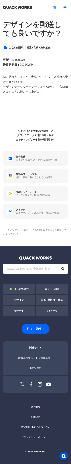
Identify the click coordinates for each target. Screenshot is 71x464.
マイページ (52, 310)
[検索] (63, 269)
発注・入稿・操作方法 (38, 47)
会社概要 (35, 406)
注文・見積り (35, 328)
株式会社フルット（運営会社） (35, 358)
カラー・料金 (52, 289)
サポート (19, 310)
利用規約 (35, 416)
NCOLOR (35, 368)
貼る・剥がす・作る (52, 300)
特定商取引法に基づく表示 (35, 427)
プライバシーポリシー (35, 437)
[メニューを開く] (65, 7)
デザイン (19, 300)
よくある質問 (15, 47)
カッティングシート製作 (15, 230)
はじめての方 (21, 289)
